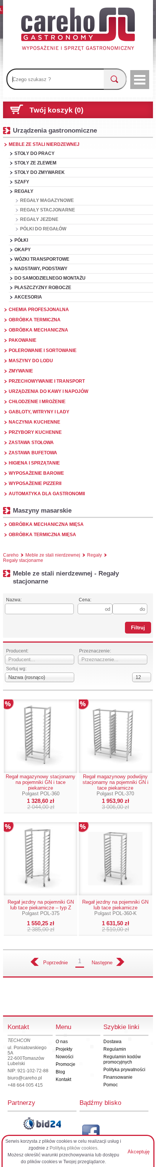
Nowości (64, 1056)
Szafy (21, 182)
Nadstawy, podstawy (40, 268)
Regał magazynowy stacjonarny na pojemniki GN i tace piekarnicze (40, 785)
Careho (11, 555)
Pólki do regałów (43, 229)
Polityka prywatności (124, 1069)
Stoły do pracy (34, 153)
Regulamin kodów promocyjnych (122, 1059)
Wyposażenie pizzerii (35, 483)
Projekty (64, 1049)
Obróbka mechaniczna (38, 330)
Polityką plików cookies (73, 1148)
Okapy (22, 249)
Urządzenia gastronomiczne (55, 130)
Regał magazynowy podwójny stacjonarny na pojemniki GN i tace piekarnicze (115, 785)
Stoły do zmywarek (39, 172)
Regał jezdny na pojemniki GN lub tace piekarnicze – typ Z (41, 907)
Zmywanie (21, 371)
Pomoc (110, 1084)
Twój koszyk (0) (56, 110)
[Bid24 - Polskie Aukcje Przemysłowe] (42, 1123)
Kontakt (63, 1079)
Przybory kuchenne (35, 432)
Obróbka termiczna (35, 319)
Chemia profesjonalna (39, 309)
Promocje (65, 1064)
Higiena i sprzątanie (34, 463)
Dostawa (112, 1041)
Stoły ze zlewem (35, 163)
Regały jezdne (39, 219)
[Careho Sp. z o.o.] (78, 30)
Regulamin (114, 1049)
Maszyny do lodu (31, 360)
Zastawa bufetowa (33, 452)
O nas (62, 1041)
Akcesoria (28, 297)
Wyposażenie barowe (36, 473)
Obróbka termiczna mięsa (42, 534)
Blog (60, 1072)
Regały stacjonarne (47, 210)
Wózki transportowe (41, 259)
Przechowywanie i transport (47, 381)
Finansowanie (118, 1077)
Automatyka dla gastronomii (47, 493)
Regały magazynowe (47, 200)
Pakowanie (22, 340)
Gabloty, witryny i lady (39, 412)
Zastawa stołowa (31, 442)
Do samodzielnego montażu (50, 278)
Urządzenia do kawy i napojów (48, 391)
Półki (21, 240)
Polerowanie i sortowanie (42, 350)
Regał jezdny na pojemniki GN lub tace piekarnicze (115, 907)
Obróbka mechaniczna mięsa (46, 524)
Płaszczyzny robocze (42, 287)
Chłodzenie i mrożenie (37, 401)
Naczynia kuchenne (34, 422)
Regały (23, 191)
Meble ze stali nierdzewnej (44, 144)
